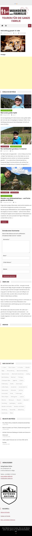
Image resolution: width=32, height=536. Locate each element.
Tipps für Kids (4, 146)
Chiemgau (20, 377)
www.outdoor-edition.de (6, 476)
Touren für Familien (6, 110)
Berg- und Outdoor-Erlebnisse (8, 520)
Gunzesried (13, 387)
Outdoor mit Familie (5, 516)
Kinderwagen (19, 393)
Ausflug (28, 374)
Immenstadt (5, 393)
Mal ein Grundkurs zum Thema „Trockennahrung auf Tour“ (16, 427)
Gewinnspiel (19, 384)
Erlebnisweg (5, 384)
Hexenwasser (5, 390)
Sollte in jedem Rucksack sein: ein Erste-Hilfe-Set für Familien (15, 441)
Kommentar (6, 239)
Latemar (22, 396)
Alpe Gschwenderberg (22, 370)
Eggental (15, 380)
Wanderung (4, 409)
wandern (20, 403)
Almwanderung (10, 370)
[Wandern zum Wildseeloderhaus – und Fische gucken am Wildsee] (16, 178)
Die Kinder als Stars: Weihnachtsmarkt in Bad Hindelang (5, 222)
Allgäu (3, 370)
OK (16, 533)
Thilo (15, 33)
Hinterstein (13, 390)
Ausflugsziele (4, 192)
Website (5, 269)
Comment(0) (23, 33)
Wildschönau (21, 409)
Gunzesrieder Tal (23, 387)
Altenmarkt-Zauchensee (18, 374)
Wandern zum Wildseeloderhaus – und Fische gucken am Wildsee (15, 199)
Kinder (11, 393)
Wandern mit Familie (7, 406)
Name (5, 255)
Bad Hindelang (5, 377)
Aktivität (27, 367)
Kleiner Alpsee (5, 396)
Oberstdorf (26, 400)
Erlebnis (21, 380)
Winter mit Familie (5, 512)
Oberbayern (11, 400)
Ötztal (11, 413)
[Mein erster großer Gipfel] (16, 101)
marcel (13, 115)
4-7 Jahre (4, 367)
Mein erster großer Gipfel (9, 113)
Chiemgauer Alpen (6, 380)
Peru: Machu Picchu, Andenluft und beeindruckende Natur (16, 423)
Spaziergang (12, 403)
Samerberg (4, 403)
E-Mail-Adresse (7, 262)
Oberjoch (19, 400)
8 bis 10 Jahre (12, 367)
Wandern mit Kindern (19, 406)
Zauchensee (4, 413)
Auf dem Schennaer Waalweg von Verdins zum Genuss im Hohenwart (16, 433)
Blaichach (13, 377)
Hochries (21, 390)
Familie (11, 384)
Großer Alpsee (5, 387)
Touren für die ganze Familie (16, 19)
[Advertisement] (16, 73)
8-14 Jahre (20, 367)
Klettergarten (14, 396)
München (4, 400)
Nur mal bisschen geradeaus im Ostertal (14, 149)
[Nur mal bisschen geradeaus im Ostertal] (16, 135)
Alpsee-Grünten (5, 374)
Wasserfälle (12, 409)
